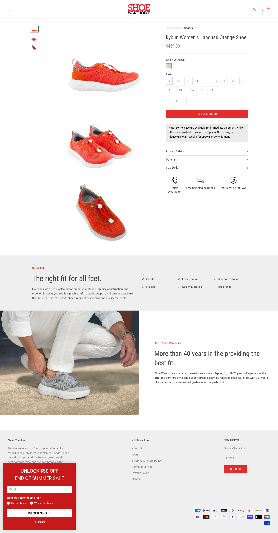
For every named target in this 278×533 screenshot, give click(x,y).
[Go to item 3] (34, 48)
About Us (137, 448)
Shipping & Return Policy (147, 460)
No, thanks (39, 521)
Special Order (207, 113)
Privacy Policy (140, 472)
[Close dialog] (71, 467)
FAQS (135, 454)
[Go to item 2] (34, 38)
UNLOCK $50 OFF (39, 513)
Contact (137, 479)
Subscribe (235, 469)
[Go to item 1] (34, 29)
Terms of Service (142, 466)
